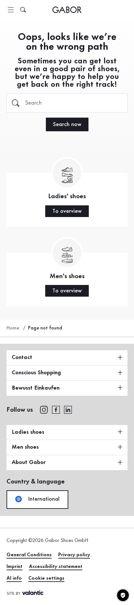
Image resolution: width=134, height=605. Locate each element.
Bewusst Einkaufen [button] (36, 388)
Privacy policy (74, 555)
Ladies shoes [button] (28, 432)
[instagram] (44, 409)
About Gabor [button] (29, 462)
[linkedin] (68, 409)
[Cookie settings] (123, 595)
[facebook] (56, 409)
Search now (67, 124)
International (43, 499)
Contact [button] (22, 357)
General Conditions (29, 555)
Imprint (14, 566)
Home (13, 328)
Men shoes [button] (25, 447)
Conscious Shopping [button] (36, 372)
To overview (67, 211)
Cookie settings (46, 578)
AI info (14, 578)
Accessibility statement (55, 566)
